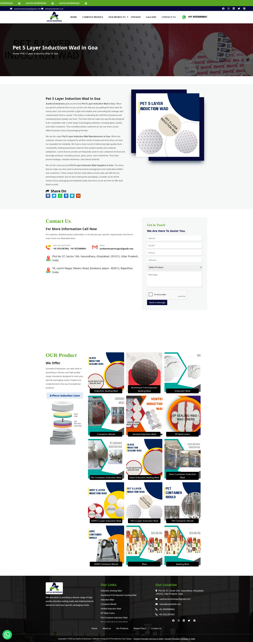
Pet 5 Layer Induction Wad (144, 520)
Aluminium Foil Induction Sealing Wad (118, 595)
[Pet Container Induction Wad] (106, 458)
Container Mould (106, 434)
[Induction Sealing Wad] (106, 371)
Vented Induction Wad (144, 434)
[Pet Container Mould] (182, 501)
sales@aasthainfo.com (54, 9)
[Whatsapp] (7, 634)
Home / (17, 53)
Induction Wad (182, 390)
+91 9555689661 (197, 16)
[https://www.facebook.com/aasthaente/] (222, 8)
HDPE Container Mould (106, 564)
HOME (73, 17)
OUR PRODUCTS (117, 17)
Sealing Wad (182, 564)
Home (94, 628)
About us (107, 628)
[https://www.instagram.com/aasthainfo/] (227, 8)
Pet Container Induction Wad (106, 477)
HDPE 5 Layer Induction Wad (106, 520)
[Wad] (144, 545)
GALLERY (151, 17)
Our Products (122, 628)
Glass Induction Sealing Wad (144, 477)
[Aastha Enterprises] (54, 16)
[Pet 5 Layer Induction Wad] (144, 501)
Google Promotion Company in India (180, 639)
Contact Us (156, 628)
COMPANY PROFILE (92, 17)
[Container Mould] (106, 415)
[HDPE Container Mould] (106, 545)
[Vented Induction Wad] (144, 415)
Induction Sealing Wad (106, 390)
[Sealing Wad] (182, 545)
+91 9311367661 (61, 248)
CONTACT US (169, 17)
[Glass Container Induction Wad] (182, 458)
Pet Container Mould (182, 520)
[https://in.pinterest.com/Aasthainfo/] (243, 8)
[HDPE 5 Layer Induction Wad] (106, 501)
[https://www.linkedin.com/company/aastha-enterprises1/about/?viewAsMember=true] (232, 8)
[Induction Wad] (182, 371)
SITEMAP (136, 17)
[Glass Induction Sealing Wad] (144, 458)
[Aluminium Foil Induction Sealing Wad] (144, 371)
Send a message (157, 302)
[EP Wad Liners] (182, 415)
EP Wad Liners (182, 434)
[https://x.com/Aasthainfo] (238, 8)
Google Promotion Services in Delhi (149, 639)
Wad (144, 564)
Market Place (140, 628)
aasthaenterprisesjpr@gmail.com (27, 9)
